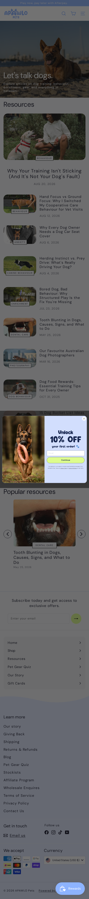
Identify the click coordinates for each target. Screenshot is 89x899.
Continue (65, 460)
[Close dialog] (84, 419)
